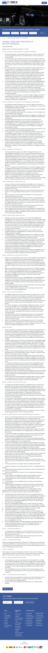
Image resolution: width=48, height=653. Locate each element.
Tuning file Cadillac (39, 615)
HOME (4, 37)
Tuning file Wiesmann (40, 616)
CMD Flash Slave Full (19, 618)
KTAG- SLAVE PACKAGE (17, 615)
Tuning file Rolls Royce (30, 616)
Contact (6, 620)
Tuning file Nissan (29, 615)
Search (42, 33)
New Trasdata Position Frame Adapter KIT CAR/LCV (18, 629)
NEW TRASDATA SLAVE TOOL (18, 623)
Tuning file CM (38, 622)
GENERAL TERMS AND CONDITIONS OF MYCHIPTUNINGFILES (17, 37)
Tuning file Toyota (39, 625)
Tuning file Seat (29, 620)
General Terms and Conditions (7, 626)
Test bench (6, 618)
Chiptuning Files (7, 615)
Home (5, 613)
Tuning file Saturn (39, 620)
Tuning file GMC (29, 613)
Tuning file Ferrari (29, 625)
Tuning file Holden (29, 622)
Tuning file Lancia (39, 623)
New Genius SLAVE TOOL (18, 620)
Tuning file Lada (29, 623)
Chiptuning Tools (7, 616)
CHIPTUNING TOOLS (7, 588)
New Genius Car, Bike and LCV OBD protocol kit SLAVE (19, 634)
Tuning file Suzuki (29, 618)
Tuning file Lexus (39, 618)
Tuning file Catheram (40, 613)
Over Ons (6, 622)
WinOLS (6, 623)
